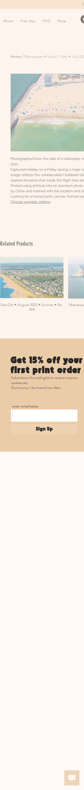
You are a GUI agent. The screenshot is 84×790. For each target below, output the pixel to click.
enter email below (25, 406)
